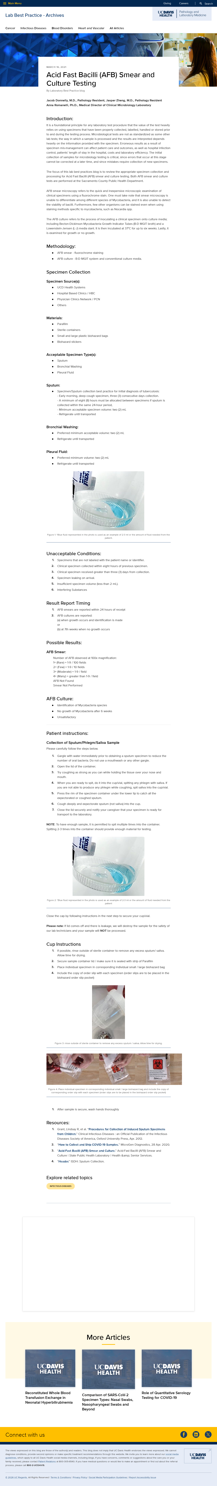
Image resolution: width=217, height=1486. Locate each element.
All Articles (117, 28)
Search (206, 4)
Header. (63, 1161)
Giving (167, 3)
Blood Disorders (62, 28)
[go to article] (50, 1368)
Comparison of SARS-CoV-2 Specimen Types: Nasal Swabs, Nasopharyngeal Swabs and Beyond (107, 1402)
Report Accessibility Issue (142, 1477)
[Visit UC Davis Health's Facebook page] (183, 1434)
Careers (183, 3)
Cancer (10, 28)
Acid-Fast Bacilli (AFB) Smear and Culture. (86, 1150)
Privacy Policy (80, 1477)
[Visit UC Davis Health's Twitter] (208, 1434)
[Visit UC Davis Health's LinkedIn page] (196, 1434)
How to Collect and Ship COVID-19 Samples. (88, 1144)
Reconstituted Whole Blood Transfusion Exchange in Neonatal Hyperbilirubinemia (49, 1397)
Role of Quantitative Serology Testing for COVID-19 (166, 1395)
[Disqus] (108, 1263)
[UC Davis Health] (197, 1457)
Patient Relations (47, 1461)
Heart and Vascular (91, 28)
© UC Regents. (16, 1477)
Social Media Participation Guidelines (108, 1477)
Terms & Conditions (61, 1477)
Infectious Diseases (33, 28)
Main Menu (12, 3)
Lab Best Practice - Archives (34, 15)
